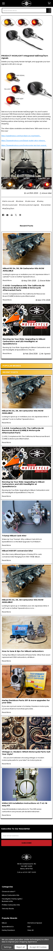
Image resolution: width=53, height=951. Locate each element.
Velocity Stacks (8, 908)
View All (30, 930)
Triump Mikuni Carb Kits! (14, 535)
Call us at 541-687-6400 (26, 872)
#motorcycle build (9, 205)
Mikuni (4, 923)
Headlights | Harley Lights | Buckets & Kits (12, 900)
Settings (7, 947)
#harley (40, 201)
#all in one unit (8, 201)
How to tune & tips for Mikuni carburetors (23, 651)
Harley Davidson (8, 930)
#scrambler (46, 205)
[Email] (7, 215)
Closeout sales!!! (8, 891)
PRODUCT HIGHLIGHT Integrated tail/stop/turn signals (24, 56)
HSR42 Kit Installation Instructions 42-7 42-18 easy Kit (24, 804)
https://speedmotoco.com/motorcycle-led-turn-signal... (24, 145)
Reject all (21, 947)
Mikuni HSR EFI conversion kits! (17, 551)
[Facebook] (3, 215)
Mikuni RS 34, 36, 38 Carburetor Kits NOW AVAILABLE (22, 412)
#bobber (19, 201)
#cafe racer (30, 201)
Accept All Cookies (38, 947)
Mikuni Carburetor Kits (10, 895)
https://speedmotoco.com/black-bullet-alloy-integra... (23, 140)
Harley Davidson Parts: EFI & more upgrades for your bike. (26, 701)
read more (6, 422)
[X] (16, 215)
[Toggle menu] (3, 3)
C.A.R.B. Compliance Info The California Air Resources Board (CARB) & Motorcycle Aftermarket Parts (23, 430)
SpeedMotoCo (8, 926)
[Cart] (49, 3)
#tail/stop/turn (8, 208)
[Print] (11, 215)
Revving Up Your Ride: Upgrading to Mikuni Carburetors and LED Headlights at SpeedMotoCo (23, 484)
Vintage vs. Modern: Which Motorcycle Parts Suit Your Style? (26, 753)
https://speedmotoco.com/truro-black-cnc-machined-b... (21, 136)
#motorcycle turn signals (29, 205)
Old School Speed (34, 923)
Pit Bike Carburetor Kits (11, 905)
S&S (29, 926)
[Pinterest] (20, 215)
